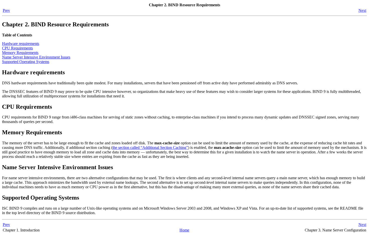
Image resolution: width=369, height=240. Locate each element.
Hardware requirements (20, 43)
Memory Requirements (20, 52)
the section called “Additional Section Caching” (150, 147)
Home (184, 230)
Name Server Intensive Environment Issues (36, 57)
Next (362, 10)
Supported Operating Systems (25, 61)
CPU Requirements (17, 48)
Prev (6, 10)
